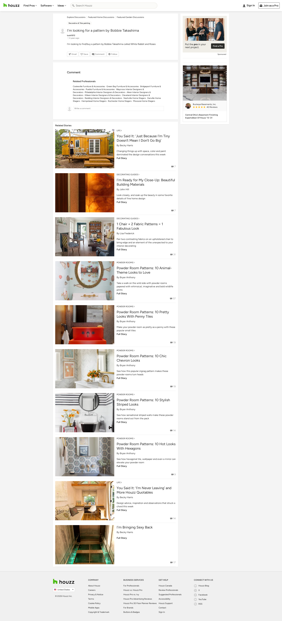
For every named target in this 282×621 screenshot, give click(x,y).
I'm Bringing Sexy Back (135, 527)
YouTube (202, 599)
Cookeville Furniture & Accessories (89, 86)
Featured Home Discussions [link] (101, 17)
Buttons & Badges (131, 612)
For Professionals (131, 585)
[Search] (73, 6)
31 (174, 254)
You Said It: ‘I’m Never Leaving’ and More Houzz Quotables (144, 490)
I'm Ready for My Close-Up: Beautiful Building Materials (146, 182)
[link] (208, 107)
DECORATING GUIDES (127, 174)
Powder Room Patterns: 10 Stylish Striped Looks (143, 402)
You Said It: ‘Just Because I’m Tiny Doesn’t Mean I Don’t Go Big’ (143, 138)
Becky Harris (126, 145)
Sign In (162, 612)
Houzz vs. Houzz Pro (132, 590)
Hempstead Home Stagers (94, 101)
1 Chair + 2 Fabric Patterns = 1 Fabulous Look (140, 226)
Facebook (203, 595)
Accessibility (164, 599)
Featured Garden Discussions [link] (130, 17)
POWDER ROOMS (125, 262)
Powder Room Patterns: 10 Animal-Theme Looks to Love (144, 270)
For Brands (128, 607)
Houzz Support (166, 603)
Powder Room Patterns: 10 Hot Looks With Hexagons (146, 446)
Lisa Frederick (127, 233)
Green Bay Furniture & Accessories (122, 86)
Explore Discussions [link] (76, 17)
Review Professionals (168, 590)
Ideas (61, 5)
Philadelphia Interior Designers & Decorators (105, 92)
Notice (100, 594)
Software (46, 5)
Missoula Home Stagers (144, 101)
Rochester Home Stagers (120, 101)
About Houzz (94, 585)
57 (174, 298)
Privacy (91, 594)
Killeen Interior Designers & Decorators (103, 95)
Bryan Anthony (127, 277)
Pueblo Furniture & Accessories (100, 89)
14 (174, 430)
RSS (200, 604)
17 (174, 562)
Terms (91, 599)
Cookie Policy (94, 603)
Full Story (122, 158)
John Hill (124, 189)
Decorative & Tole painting (79, 23)
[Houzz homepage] (11, 5)
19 (174, 342)
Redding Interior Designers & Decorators (103, 98)
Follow (114, 54)
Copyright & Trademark (98, 612)
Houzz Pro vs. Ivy (131, 594)
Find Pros (29, 5)
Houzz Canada (165, 585)
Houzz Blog (203, 585)
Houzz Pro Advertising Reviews (137, 599)
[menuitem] (30, 5)
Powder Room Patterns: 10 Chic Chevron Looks (142, 358)
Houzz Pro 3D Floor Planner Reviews (140, 603)
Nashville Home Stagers (135, 98)
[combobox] (113, 6)
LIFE (119, 130)
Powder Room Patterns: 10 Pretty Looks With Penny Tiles (143, 314)
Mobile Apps (93, 607)
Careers (91, 590)
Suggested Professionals (170, 594)
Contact (162, 607)
